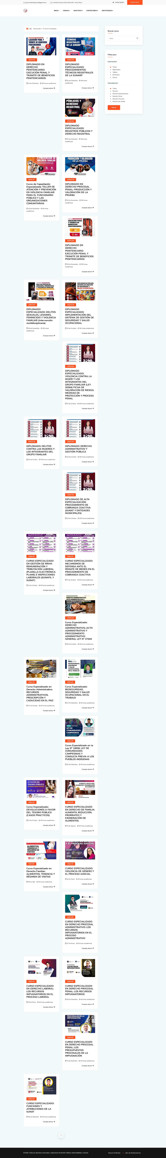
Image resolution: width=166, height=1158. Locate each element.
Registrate (135, 2)
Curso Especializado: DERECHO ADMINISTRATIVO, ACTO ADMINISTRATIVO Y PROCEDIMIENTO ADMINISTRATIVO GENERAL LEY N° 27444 (79, 631)
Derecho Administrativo (120, 93)
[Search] (137, 38)
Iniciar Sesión (119, 2)
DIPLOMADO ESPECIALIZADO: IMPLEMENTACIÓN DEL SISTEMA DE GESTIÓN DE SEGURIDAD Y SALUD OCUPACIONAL (79, 316)
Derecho (115, 91)
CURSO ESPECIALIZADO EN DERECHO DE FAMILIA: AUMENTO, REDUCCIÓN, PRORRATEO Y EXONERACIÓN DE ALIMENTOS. (80, 813)
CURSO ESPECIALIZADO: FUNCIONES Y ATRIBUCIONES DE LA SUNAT (40, 1107)
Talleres (114, 72)
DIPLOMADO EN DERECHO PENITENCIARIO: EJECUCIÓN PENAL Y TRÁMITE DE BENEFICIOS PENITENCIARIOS (40, 71)
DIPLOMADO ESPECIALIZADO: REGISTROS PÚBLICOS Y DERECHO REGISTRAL (79, 129)
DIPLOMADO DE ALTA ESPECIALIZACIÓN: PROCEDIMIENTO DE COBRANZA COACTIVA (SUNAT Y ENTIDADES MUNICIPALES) (78, 506)
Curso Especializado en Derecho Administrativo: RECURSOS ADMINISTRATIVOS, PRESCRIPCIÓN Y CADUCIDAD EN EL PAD (39, 693)
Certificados (107, 10)
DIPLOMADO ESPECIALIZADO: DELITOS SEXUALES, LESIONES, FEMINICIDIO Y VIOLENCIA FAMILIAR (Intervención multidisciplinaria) (41, 316)
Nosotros (78, 10)
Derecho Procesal (118, 99)
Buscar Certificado (114, 1153)
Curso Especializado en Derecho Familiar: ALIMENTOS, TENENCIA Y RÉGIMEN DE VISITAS (40, 872)
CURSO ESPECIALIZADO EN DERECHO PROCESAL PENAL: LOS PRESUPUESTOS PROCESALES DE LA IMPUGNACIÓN (79, 1048)
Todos (114, 67)
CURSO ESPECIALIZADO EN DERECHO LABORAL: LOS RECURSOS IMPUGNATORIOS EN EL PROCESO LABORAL (40, 991)
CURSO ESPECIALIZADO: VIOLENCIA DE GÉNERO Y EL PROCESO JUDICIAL (79, 871)
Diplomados (116, 69)
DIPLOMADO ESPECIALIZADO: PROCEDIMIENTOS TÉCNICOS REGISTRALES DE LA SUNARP (79, 70)
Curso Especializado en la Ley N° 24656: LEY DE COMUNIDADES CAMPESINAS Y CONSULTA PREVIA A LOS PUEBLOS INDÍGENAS (79, 752)
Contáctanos (91, 10)
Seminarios (116, 75)
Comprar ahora (48, 88)
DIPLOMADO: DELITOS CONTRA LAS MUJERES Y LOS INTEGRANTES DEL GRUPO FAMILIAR (40, 450)
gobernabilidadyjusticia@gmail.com (35, 2)
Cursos (66, 10)
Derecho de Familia (118, 101)
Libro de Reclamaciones (133, 1153)
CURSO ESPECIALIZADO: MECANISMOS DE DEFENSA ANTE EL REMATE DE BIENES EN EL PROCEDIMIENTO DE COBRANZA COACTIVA (80, 567)
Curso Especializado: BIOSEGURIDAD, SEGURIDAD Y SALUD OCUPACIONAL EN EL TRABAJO (77, 692)
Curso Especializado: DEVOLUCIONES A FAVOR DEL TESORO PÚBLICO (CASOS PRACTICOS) (40, 811)
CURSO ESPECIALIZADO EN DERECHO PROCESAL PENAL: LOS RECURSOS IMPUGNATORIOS (79, 990)
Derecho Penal (117, 96)
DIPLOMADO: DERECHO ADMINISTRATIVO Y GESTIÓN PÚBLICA (78, 449)
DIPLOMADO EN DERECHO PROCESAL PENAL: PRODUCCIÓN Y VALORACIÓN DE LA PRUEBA (78, 190)
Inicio (56, 10)
